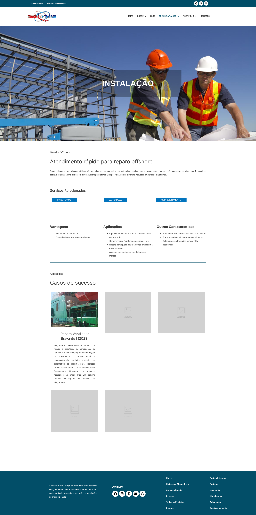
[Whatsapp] (142, 494)
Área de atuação (174, 490)
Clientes (170, 496)
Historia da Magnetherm (177, 484)
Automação (215, 502)
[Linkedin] (206, 3)
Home (169, 478)
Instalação (215, 490)
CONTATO (205, 16)
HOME (130, 16)
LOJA (152, 16)
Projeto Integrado (218, 478)
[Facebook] (196, 3)
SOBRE (140, 16)
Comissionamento (218, 508)
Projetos (214, 484)
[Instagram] (201, 3)
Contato (170, 508)
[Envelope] (136, 494)
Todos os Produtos (175, 502)
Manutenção (216, 496)
